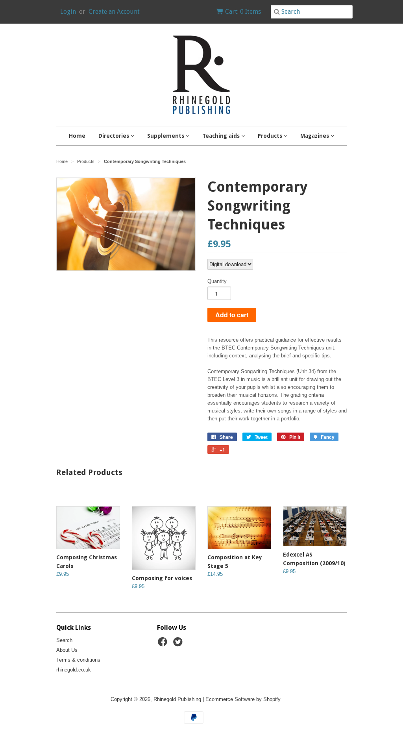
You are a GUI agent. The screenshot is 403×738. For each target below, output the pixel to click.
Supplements (166, 136)
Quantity (217, 281)
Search (64, 640)
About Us (67, 650)
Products (271, 136)
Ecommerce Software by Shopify (243, 699)
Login (68, 11)
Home (77, 136)
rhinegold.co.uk (73, 670)
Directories (114, 136)
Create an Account (114, 11)
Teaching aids (221, 136)
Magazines (315, 136)
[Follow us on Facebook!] (164, 644)
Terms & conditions (78, 660)
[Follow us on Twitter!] (179, 644)
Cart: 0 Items (243, 11)
